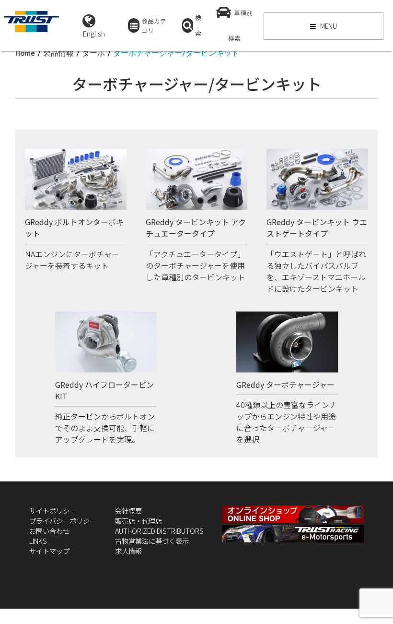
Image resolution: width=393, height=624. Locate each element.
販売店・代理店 (138, 521)
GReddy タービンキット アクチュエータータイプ (196, 227)
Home (25, 53)
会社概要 (128, 510)
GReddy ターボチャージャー (285, 384)
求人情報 (128, 551)
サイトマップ (49, 551)
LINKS (38, 541)
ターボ (93, 53)
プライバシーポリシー (62, 521)
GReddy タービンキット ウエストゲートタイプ (316, 227)
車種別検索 (240, 25)
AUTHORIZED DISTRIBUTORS (159, 531)
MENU (328, 26)
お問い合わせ (49, 531)
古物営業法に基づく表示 (152, 541)
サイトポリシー (52, 510)
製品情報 (58, 53)
